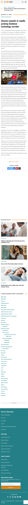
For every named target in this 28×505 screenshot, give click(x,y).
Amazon (18, 30)
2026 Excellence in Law (6, 312)
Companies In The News (10, 334)
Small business (4, 378)
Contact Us (3, 429)
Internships (3, 421)
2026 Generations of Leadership (8, 316)
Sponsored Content (5, 451)
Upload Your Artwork (5, 449)
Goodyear (23, 32)
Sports (2, 385)
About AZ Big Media (5, 415)
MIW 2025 (3, 305)
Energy (2, 355)
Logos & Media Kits (5, 437)
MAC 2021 (8, 336)
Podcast (3, 301)
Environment (4, 357)
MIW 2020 (6, 342)
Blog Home (15, 161)
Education (3, 353)
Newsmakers (6, 332)
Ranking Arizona (5, 303)
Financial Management (6, 359)
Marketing (3, 372)
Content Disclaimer (5, 462)
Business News (11, 7)
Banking (3, 320)
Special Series (4, 382)
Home (5, 7)
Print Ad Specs (4, 443)
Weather (3, 393)
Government (4, 361)
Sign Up (11, 487)
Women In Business (7, 338)
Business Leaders (5, 328)
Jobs (2, 368)
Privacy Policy (4, 459)
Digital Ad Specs (5, 440)
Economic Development (6, 346)
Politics (2, 376)
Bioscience (3, 322)
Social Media (4, 380)
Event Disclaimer (5, 470)
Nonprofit (5, 326)
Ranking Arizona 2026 (6, 314)
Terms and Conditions (6, 473)
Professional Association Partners (8, 426)
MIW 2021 (6, 340)
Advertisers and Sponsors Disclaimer (7, 466)
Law (2, 370)
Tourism (3, 391)
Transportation (4, 389)
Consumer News (5, 344)
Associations (6, 348)
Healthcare (3, 363)
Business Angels (5, 324)
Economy (3, 350)
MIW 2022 (3, 299)
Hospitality (3, 365)
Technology (3, 387)
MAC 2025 (3, 307)
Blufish (3, 502)
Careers (3, 423)
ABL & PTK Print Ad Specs (7, 446)
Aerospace (3, 318)
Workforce (3, 395)
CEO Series (5, 330)
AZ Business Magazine (6, 16)
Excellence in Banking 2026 (7, 309)
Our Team (3, 418)
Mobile (2, 374)
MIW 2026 (3, 297)
